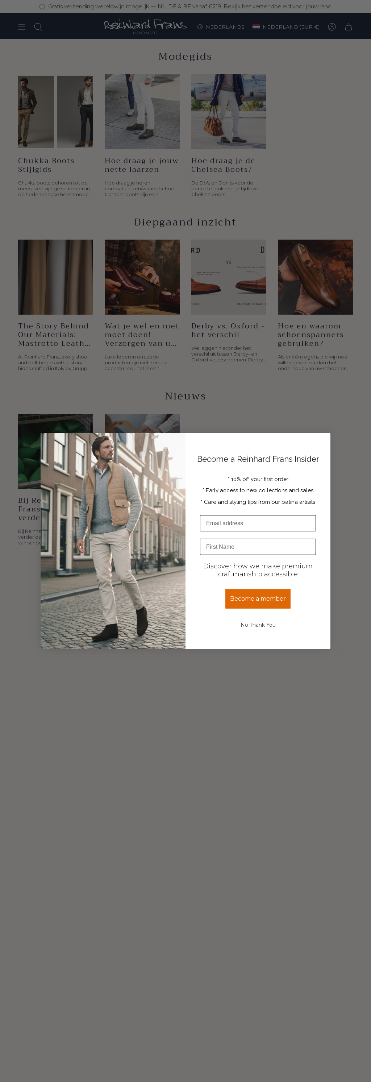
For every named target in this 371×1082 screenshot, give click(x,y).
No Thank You (258, 625)
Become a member (258, 598)
